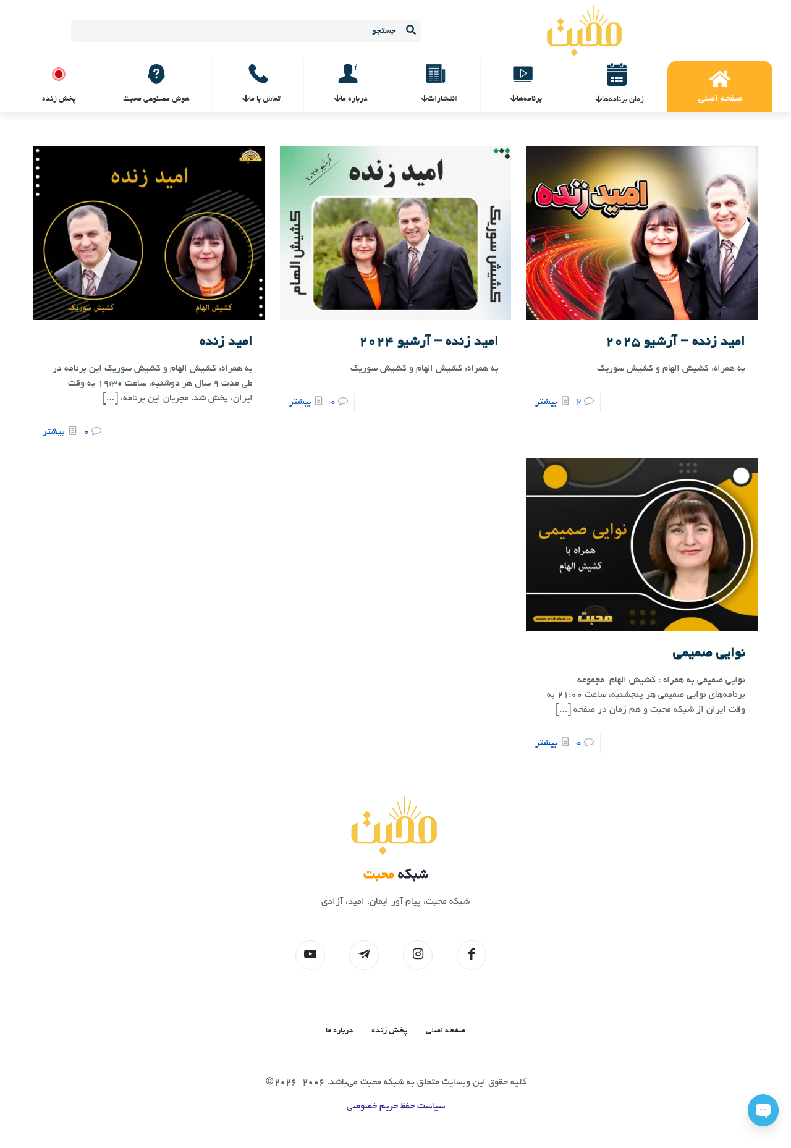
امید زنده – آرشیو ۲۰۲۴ (429, 342)
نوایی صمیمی (709, 653)
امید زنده (226, 342)
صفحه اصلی (445, 1031)
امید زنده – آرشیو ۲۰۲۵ (675, 342)
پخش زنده (389, 1031)
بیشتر (546, 402)
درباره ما (339, 1031)
